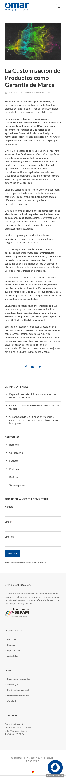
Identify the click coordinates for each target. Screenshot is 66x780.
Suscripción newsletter (18, 678)
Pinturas (14, 468)
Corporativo (43, 93)
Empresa (9, 536)
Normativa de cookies (18, 695)
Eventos (13, 460)
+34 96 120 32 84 (15, 734)
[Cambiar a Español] (33, 772)
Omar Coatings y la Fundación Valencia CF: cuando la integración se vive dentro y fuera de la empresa (34, 420)
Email (8, 521)
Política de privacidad (18, 690)
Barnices (30, 93)
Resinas (13, 476)
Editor (13, 93)
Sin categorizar (17, 485)
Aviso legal (12, 684)
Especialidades (14, 650)
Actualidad (12, 656)
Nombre (10, 506)
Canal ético (12, 701)
